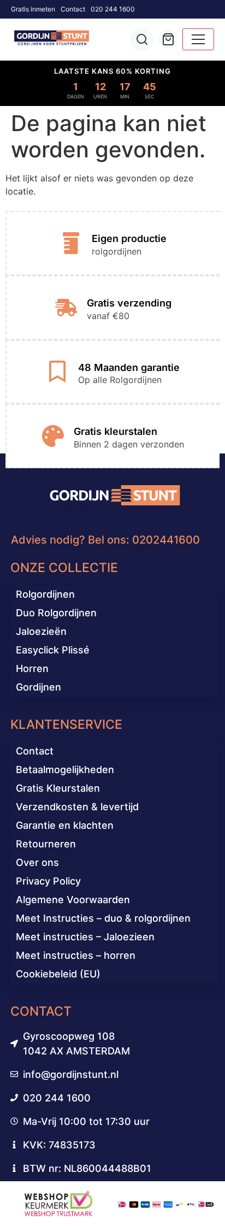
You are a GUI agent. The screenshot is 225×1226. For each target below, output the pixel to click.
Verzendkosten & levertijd (77, 806)
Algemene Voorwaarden (73, 899)
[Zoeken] (142, 39)
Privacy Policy (48, 881)
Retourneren (46, 844)
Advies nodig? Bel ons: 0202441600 (105, 539)
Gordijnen (38, 687)
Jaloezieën (41, 631)
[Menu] (198, 39)
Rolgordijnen (45, 594)
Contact (73, 9)
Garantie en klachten (65, 825)
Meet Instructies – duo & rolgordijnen (103, 918)
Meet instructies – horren (75, 955)
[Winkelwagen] (168, 39)
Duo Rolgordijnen (56, 612)
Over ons (37, 862)
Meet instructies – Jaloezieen (85, 936)
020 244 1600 (113, 9)
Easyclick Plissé (53, 650)
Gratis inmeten (33, 9)
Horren (32, 668)
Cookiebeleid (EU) (58, 974)
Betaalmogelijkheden (65, 769)
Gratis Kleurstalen (58, 788)
